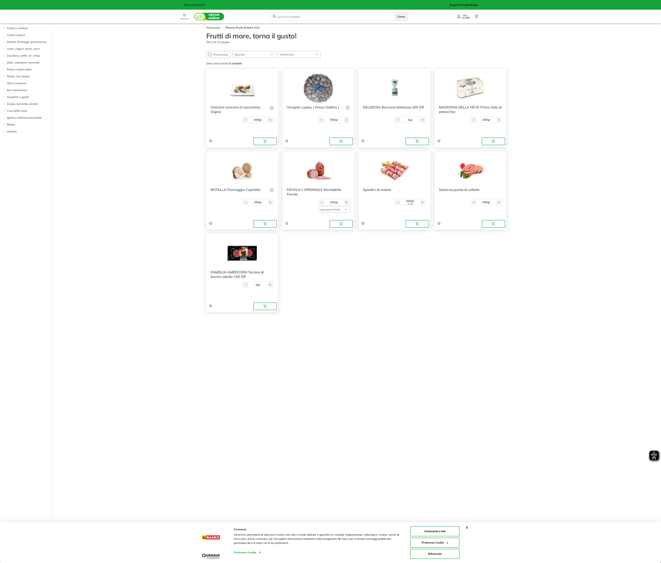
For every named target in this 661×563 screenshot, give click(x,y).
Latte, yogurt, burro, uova (23, 48)
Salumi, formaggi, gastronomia (27, 42)
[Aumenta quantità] (270, 120)
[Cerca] (274, 16)
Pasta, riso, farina (18, 76)
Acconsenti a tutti (434, 531)
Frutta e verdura (17, 28)
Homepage (213, 27)
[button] (26, 28)
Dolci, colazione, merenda (23, 62)
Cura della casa (17, 110)
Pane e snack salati (19, 69)
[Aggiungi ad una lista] (211, 141)
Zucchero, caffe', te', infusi (23, 55)
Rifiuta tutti (435, 553)
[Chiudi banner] (467, 527)
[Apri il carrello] (477, 16)
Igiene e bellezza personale (24, 117)
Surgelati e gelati (18, 97)
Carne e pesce (16, 35)
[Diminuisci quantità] (245, 120)
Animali (12, 131)
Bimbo (11, 124)
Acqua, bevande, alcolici (22, 104)
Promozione (220, 54)
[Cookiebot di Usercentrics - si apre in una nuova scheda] (211, 556)
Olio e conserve (16, 83)
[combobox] (339, 16)
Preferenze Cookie (245, 552)
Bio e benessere (17, 90)
